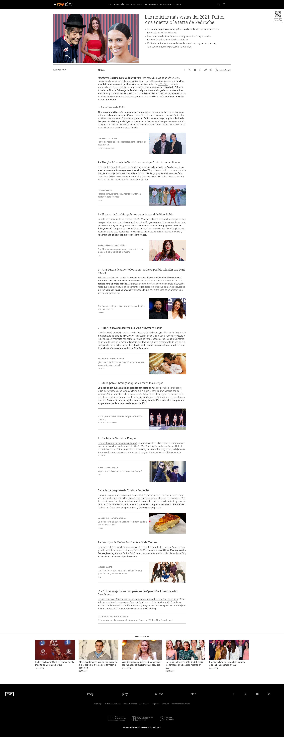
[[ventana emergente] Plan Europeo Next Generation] (117, 721)
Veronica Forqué (194, 36)
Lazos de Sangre (129, 167)
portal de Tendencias (180, 46)
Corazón (125, 118)
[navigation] (145, 4)
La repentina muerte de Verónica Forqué (117, 443)
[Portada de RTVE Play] (65, 4)
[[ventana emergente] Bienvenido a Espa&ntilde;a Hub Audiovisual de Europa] (167, 721)
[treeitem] (116, 4)
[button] (54, 4)
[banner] (68, 4)
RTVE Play (163, 84)
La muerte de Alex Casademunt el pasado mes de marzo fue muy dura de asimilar (138, 599)
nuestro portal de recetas (140, 498)
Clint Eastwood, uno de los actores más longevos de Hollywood (128, 332)
